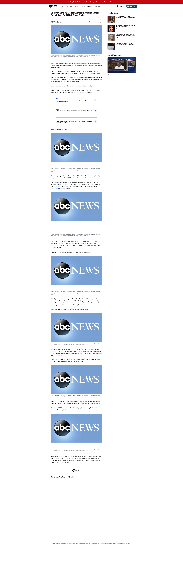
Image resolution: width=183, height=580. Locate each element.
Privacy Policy (63, 543)
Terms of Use (113, 543)
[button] (46, 6)
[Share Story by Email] (97, 22)
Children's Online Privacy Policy (85, 543)
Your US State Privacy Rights (72, 543)
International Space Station (59, 188)
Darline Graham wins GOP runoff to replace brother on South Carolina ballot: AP (91, 2)
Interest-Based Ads (95, 543)
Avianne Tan (55, 21)
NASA (70, 65)
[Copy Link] (100, 22)
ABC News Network (56, 543)
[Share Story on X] (93, 22)
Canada (69, 245)
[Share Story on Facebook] (90, 22)
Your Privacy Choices (121, 543)
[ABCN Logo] (53, 6)
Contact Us (128, 543)
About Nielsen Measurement (105, 543)
